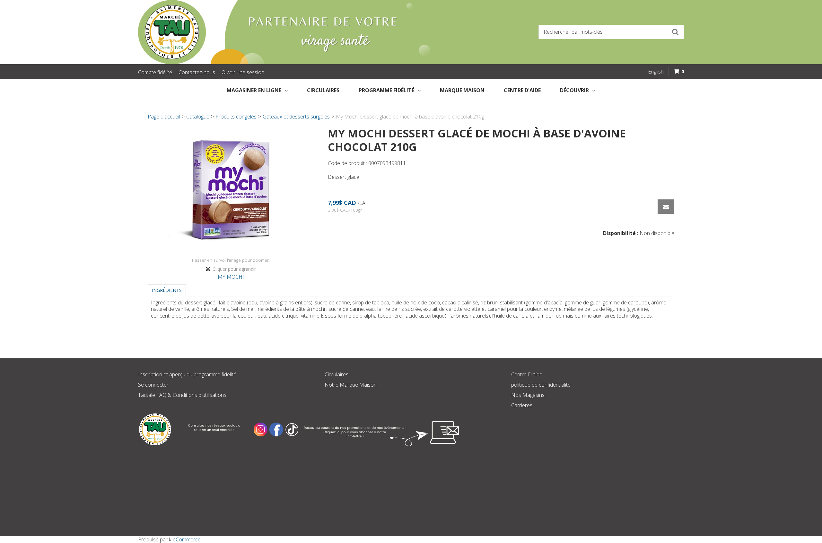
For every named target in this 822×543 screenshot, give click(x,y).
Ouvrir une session (243, 72)
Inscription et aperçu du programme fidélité (187, 374)
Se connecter (153, 384)
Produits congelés (236, 116)
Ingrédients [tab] (167, 290)
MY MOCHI (231, 276)
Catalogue (197, 116)
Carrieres (521, 405)
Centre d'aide (522, 90)
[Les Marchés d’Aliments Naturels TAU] (271, 32)
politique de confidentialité (541, 384)
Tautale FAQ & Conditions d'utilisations (182, 394)
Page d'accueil (164, 116)
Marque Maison (462, 90)
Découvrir (574, 90)
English (656, 71)
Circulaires (323, 90)
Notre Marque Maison (351, 384)
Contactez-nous (197, 72)
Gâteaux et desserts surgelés (296, 116)
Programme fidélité (386, 90)
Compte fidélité (155, 72)
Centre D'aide (526, 374)
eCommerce (187, 539)
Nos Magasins (528, 394)
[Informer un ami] (666, 206)
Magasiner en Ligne (254, 90)
